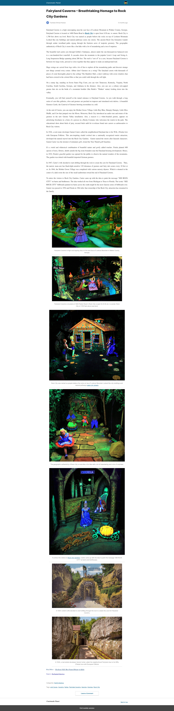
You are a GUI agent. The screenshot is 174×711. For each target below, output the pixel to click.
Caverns (61, 687)
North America (59, 683)
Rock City (89, 33)
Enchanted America (58, 674)
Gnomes (90, 687)
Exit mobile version (87, 708)
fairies (66, 687)
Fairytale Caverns (75, 687)
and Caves (53, 687)
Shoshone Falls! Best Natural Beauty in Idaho (69, 669)
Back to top (124, 702)
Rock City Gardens (74, 558)
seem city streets (92, 385)
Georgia (84, 687)
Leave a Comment (87, 693)
